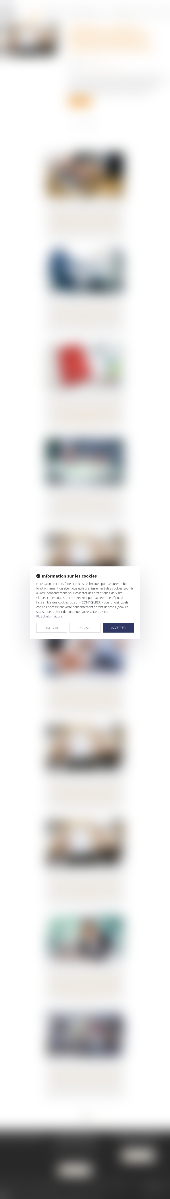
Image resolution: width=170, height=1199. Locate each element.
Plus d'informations (49, 616)
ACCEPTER (118, 627)
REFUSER (85, 628)
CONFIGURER (51, 628)
